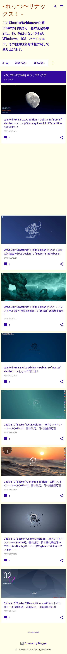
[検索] (55, 6)
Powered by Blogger (35, 643)
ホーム (5, 63)
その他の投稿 (33, 632)
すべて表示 (8, 79)
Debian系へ (39, 63)
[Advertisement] (33, 179)
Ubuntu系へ (21, 63)
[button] (61, 138)
